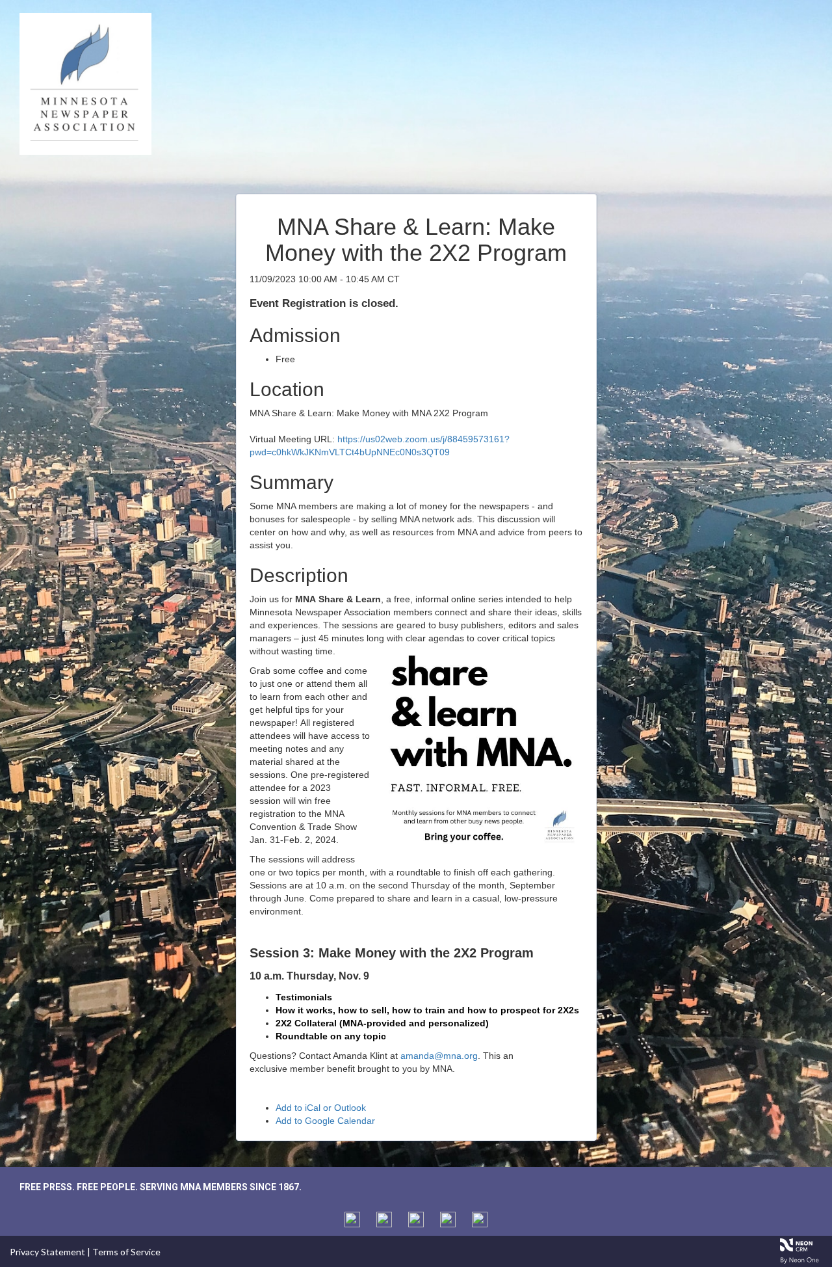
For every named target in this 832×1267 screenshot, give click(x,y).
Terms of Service (126, 1251)
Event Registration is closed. (324, 303)
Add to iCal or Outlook (321, 1107)
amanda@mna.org (439, 1055)
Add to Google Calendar (325, 1120)
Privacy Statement (47, 1251)
